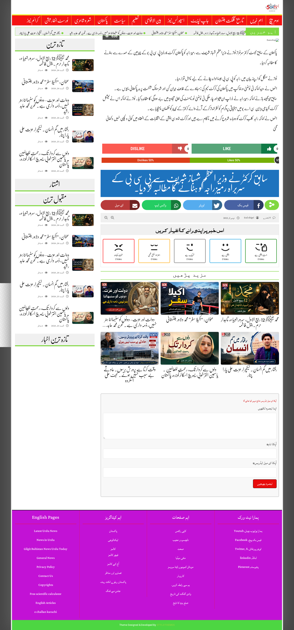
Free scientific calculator (45, 594)
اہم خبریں (256, 21)
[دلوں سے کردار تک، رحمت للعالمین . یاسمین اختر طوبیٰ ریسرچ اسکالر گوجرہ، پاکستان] (82, 163)
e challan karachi (45, 612)
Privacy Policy (46, 567)
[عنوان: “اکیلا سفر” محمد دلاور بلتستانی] (82, 86)
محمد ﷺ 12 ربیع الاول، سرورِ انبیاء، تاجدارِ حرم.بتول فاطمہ (221, 33)
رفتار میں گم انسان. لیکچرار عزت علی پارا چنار (39, 33)
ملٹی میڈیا (181, 558)
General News (46, 558)
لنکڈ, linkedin (248, 558)
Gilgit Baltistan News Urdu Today (45, 549)
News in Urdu (46, 540)
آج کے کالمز (113, 564)
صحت (181, 549)
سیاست (119, 21)
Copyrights (45, 585)
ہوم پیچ (274, 21)
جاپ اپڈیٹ (200, 21)
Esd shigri (249, 217)
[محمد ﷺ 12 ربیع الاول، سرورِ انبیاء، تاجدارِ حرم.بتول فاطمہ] (82, 65)
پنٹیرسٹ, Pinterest (248, 567)
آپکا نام (272, 444)
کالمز (113, 549)
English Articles (46, 603)
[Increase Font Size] (112, 217)
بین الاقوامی (153, 21)
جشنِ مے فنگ (113, 591)
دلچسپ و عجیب (181, 540)
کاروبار (180, 576)
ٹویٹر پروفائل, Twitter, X (248, 549)
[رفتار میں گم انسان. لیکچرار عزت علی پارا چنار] (82, 136)
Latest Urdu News (45, 531)
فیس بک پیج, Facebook (248, 540)
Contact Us (45, 576)
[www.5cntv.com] (272, 7)
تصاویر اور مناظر (113, 573)
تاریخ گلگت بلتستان (229, 21)
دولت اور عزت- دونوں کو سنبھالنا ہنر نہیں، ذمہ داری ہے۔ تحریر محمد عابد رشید (106, 33)
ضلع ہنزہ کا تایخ (180, 603)
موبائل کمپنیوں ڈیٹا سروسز (180, 567)
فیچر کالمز (113, 555)
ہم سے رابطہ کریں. (180, 585)
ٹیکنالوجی (113, 540)
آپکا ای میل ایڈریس (265, 463)
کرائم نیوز (32, 21)
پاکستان (103, 21)
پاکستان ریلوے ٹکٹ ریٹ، (113, 582)
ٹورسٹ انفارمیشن (56, 21)
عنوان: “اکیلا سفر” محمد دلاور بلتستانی (168, 33)
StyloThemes (166, 625)
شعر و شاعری (82, 21)
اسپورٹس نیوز (176, 21)
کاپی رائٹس (180, 531)
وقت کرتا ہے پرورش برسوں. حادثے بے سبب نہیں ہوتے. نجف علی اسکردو (130, 375)
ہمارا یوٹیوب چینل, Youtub (248, 531)
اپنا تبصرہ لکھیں (267, 408)
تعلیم (135, 21)
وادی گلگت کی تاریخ (180, 594)
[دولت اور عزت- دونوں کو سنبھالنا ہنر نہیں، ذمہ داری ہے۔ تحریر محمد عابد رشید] (82, 110)
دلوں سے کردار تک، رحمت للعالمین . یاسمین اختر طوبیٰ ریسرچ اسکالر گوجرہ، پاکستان (44, 158)
